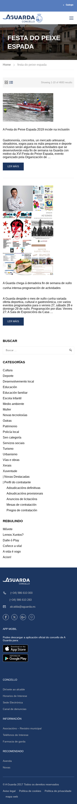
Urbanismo (10, 454)
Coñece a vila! (12, 546)
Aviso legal (9, 790)
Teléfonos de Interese (15, 734)
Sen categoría (12, 437)
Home (7, 64)
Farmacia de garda (14, 741)
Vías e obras (11, 459)
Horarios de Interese (15, 695)
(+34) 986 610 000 (21, 592)
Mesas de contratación (21, 504)
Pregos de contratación (22, 510)
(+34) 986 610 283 (20, 599)
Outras (7, 420)
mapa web (12, 796)
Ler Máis (13, 168)
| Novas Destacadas (16, 476)
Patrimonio (10, 426)
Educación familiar (15, 392)
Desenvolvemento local (18, 381)
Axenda (7, 760)
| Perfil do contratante (17, 482)
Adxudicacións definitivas (23, 487)
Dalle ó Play (11, 540)
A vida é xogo (12, 551)
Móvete (8, 529)
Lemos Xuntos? (13, 534)
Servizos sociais (13, 443)
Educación (10, 387)
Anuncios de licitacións (22, 499)
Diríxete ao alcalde (14, 689)
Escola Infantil (12, 398)
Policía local (11, 431)
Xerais (7, 465)
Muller (7, 409)
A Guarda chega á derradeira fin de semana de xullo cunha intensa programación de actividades (37, 286)
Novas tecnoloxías (15, 415)
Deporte (8, 375)
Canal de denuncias (14, 708)
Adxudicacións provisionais (25, 493)
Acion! (7, 557)
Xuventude (10, 471)
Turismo (8, 448)
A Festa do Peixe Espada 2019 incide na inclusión (36, 129)
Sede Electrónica (13, 702)
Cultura (8, 370)
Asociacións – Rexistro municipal (22, 728)
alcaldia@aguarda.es (23, 606)
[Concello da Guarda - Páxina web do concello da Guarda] (23, 17)
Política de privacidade (58, 790)
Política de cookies (30, 790)
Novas (6, 767)
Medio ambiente (13, 403)
